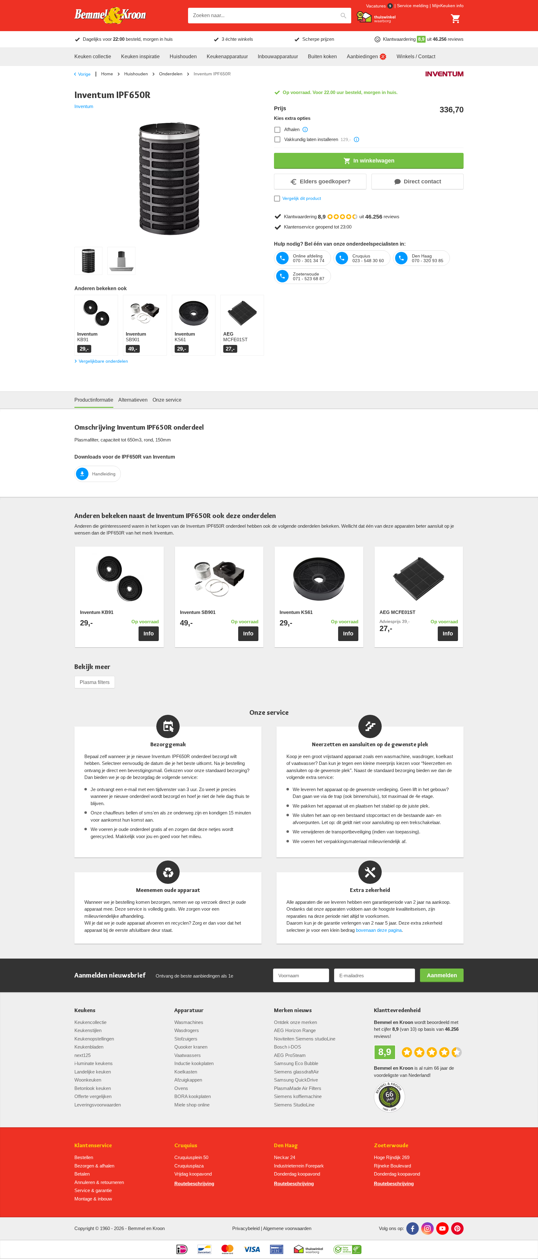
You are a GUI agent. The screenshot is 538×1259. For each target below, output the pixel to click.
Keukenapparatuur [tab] (227, 56)
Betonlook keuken (92, 1088)
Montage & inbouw (93, 1198)
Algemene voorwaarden (287, 1228)
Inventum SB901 (197, 612)
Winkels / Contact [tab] (416, 56)
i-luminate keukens (93, 1063)
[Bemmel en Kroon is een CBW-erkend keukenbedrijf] (347, 1249)
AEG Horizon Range (295, 1030)
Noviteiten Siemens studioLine (304, 1038)
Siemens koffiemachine (298, 1096)
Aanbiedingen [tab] (362, 56)
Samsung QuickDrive (296, 1079)
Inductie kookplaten (194, 1063)
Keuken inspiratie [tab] (140, 56)
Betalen (82, 1173)
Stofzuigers (185, 1038)
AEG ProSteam (290, 1055)
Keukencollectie (90, 1022)
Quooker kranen (190, 1046)
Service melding (412, 5)
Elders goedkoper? (325, 181)
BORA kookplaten (192, 1096)
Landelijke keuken (92, 1071)
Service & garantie (93, 1190)
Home (107, 73)
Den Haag (286, 1145)
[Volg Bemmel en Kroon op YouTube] (442, 1228)
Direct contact (422, 181)
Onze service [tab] (167, 400)
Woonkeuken (87, 1079)
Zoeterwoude (391, 1145)
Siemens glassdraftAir (296, 1071)
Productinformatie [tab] (93, 400)
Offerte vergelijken (92, 1096)
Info (149, 633)
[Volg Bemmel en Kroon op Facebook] (412, 1228)
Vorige (84, 74)
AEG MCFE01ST (397, 612)
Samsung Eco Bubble (296, 1063)
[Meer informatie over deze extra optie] (305, 129)
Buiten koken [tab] (322, 56)
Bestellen (83, 1157)
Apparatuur (189, 1010)
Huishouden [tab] (183, 56)
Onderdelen (170, 73)
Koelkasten (185, 1071)
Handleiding (104, 473)
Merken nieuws (293, 1010)
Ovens (181, 1088)
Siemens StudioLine (294, 1104)
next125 (82, 1055)
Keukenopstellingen (94, 1038)
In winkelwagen (373, 161)
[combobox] (269, 15)
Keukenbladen (88, 1046)
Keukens (84, 1010)
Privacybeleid (246, 1228)
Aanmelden (442, 975)
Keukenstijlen (87, 1030)
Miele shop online (192, 1104)
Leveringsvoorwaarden (97, 1104)
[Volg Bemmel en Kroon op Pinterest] (457, 1228)
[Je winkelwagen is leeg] (456, 18)
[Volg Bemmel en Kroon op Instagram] (427, 1228)
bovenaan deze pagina (379, 930)
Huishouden (136, 73)
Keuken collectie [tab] (92, 56)
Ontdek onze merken (295, 1022)
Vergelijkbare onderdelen (103, 361)
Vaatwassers (187, 1055)
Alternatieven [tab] (133, 400)
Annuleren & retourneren (99, 1182)
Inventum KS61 (296, 612)
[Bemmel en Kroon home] (110, 15)
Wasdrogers (186, 1030)
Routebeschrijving (194, 1183)
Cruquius (185, 1145)
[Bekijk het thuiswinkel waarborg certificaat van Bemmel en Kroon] (376, 17)
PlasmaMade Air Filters (297, 1088)
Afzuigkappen (188, 1079)
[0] (456, 18)
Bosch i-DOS (287, 1046)
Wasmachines (188, 1022)
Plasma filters (95, 682)
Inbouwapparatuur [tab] (278, 56)
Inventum (83, 106)
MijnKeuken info (448, 5)
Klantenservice (93, 1145)
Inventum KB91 (96, 612)
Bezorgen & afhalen (94, 1165)
